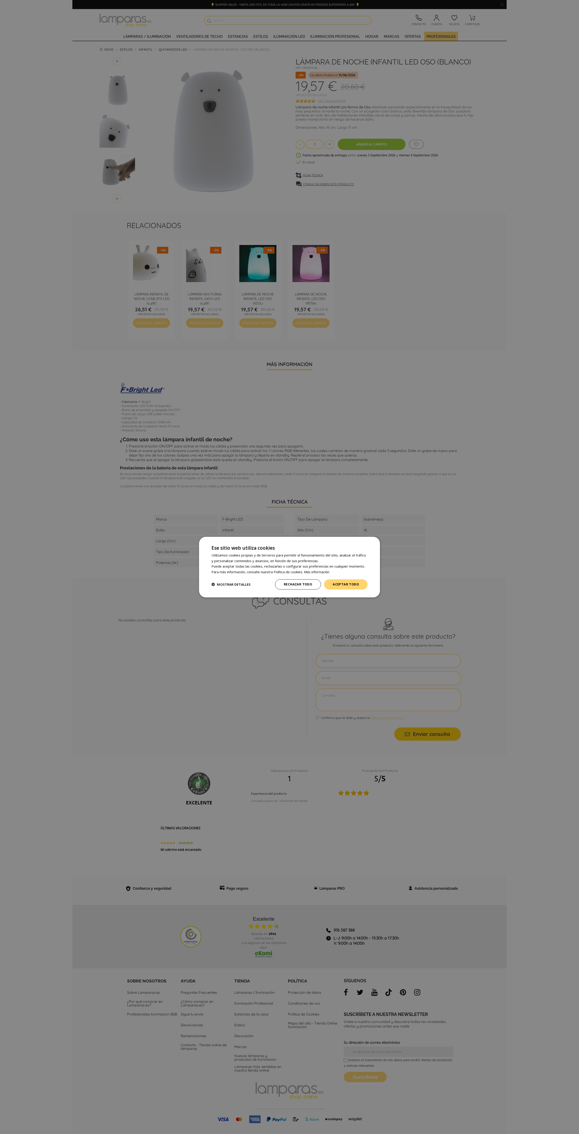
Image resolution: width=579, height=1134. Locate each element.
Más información (316, 572)
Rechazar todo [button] (298, 584)
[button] (231, 584)
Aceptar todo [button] (346, 584)
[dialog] (289, 567)
